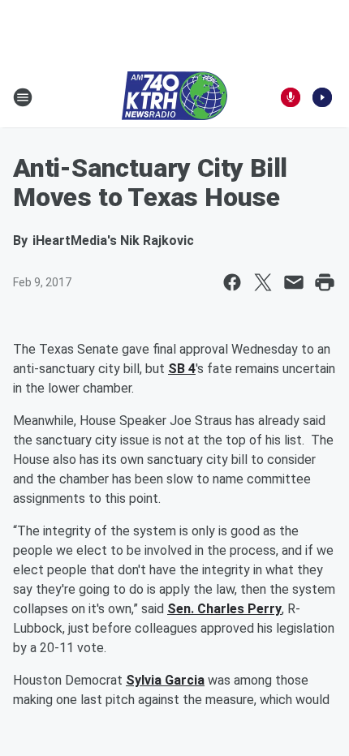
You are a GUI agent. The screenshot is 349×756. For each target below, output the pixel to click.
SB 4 (182, 368)
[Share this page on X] (263, 282)
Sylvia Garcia (165, 680)
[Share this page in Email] (293, 282)
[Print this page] (324, 282)
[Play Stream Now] (322, 97)
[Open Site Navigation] (22, 97)
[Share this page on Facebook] (232, 282)
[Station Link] (174, 97)
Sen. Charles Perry (224, 608)
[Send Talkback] (290, 97)
